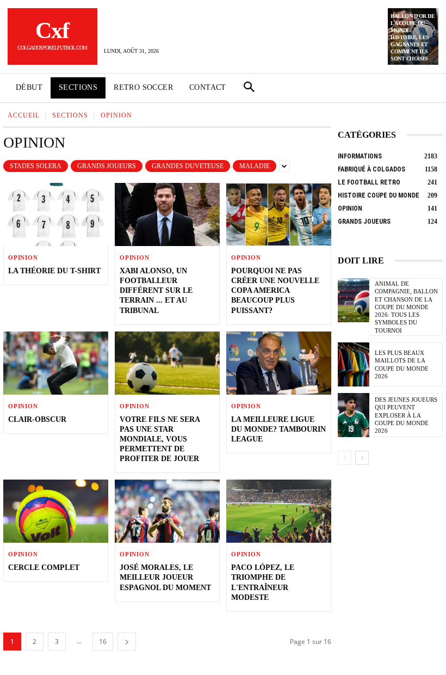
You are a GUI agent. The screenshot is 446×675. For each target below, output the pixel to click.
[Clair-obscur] (55, 363)
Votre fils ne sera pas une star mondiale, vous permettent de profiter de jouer (160, 439)
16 (103, 641)
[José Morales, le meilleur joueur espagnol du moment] (167, 511)
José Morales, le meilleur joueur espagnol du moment (165, 577)
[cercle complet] (55, 511)
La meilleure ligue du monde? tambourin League (278, 429)
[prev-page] (344, 458)
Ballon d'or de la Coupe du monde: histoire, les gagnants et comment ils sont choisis (413, 37)
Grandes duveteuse (188, 166)
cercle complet (43, 567)
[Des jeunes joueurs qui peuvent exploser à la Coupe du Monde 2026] (353, 415)
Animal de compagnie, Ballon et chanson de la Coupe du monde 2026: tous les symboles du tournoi (406, 307)
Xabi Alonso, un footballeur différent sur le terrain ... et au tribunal (156, 291)
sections (70, 115)
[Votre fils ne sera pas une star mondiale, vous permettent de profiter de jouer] (167, 363)
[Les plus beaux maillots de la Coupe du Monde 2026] (353, 364)
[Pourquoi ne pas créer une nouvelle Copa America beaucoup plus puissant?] (278, 214)
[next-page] (126, 642)
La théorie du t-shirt (54, 271)
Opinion (23, 258)
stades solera (35, 166)
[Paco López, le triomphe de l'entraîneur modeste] (278, 511)
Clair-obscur (37, 419)
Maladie (254, 166)
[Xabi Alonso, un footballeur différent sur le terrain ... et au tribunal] (167, 214)
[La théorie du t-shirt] (55, 214)
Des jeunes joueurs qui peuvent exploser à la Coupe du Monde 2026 (406, 415)
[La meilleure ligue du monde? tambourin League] (278, 363)
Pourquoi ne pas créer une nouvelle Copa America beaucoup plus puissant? (275, 291)
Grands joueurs (106, 166)
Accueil (24, 115)
